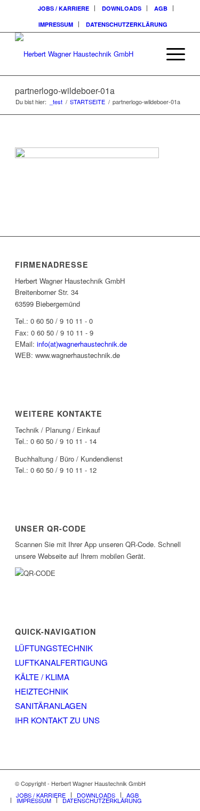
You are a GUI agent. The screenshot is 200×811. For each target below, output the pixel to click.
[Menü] (170, 54)
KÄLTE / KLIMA (42, 676)
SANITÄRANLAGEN (51, 705)
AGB (160, 8)
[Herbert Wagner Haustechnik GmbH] (83, 54)
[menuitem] (64, 8)
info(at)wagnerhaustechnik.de (82, 344)
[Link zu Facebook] (177, 783)
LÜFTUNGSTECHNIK (54, 647)
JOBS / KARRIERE (63, 8)
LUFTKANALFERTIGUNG (61, 662)
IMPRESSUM (55, 24)
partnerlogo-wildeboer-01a (65, 90)
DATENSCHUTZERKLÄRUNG (126, 24)
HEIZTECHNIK (41, 691)
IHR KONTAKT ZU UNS (57, 720)
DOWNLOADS (121, 8)
